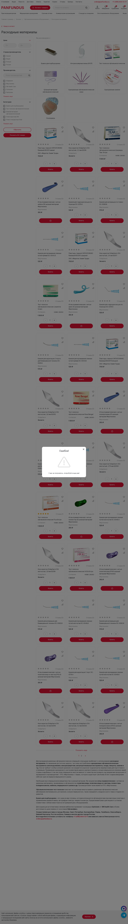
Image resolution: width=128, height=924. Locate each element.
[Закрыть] (83, 449)
